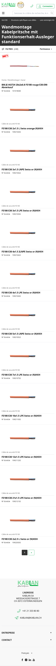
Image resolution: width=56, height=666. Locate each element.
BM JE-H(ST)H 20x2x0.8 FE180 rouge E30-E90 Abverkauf (24, 86)
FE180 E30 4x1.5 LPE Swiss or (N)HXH (21, 292)
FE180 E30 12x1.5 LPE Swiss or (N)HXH (21, 456)
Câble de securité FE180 (11, 124)
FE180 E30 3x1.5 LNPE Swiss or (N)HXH (22, 169)
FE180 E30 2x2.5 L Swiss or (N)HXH (20, 539)
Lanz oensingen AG (47, 20)
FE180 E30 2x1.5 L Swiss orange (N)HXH (22, 128)
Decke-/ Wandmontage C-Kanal (13, 80)
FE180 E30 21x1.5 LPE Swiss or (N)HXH (21, 497)
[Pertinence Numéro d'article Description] (44, 49)
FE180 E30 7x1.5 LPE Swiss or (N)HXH (21, 374)
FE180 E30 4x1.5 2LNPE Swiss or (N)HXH (22, 251)
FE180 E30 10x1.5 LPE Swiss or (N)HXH (21, 415)
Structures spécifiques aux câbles (23, 20)
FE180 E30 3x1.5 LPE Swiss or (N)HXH (21, 210)
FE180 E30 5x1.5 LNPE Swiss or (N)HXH (22, 333)
